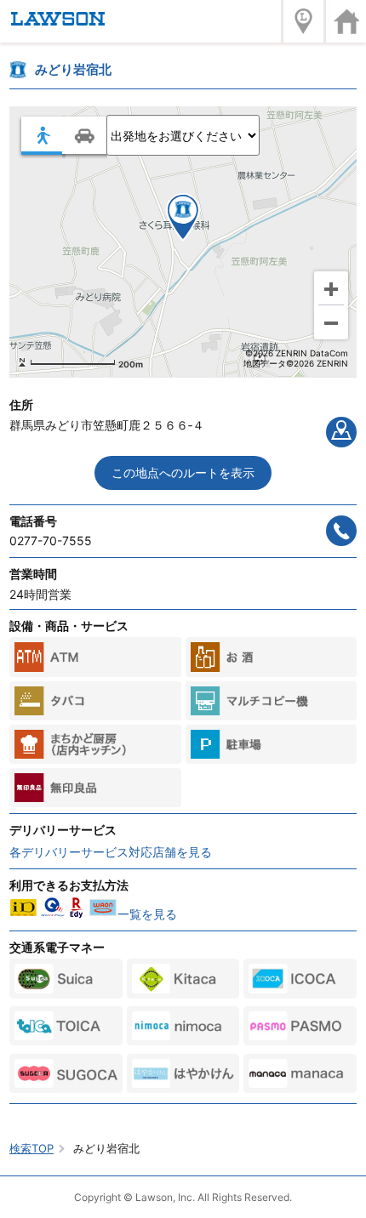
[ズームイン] (331, 288)
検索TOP (31, 1148)
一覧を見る (147, 914)
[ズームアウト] (331, 322)
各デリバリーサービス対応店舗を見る (110, 852)
